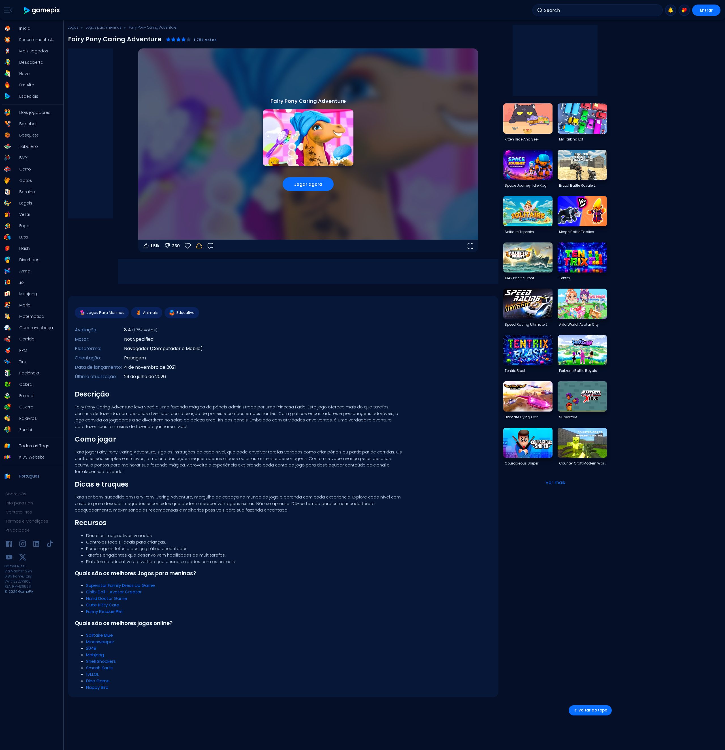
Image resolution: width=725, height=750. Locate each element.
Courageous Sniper (521, 463)
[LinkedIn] (36, 544)
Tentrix (564, 278)
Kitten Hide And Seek (522, 139)
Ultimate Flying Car (521, 417)
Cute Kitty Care (102, 605)
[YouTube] (9, 558)
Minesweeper (100, 642)
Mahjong (95, 655)
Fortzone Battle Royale (578, 370)
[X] (22, 558)
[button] (30, 28)
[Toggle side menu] (7, 10)
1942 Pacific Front (519, 278)
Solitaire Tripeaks (519, 231)
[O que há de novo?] (670, 10)
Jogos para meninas (103, 27)
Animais (150, 312)
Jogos (73, 27)
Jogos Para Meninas (105, 312)
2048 (91, 648)
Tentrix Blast (515, 370)
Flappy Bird (97, 687)
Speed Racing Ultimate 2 (526, 324)
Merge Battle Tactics (576, 231)
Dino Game (98, 681)
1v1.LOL (92, 674)
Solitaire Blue (99, 635)
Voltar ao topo (592, 710)
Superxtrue (568, 417)
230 (176, 246)
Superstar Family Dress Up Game (120, 585)
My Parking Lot (571, 139)
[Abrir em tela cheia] (470, 245)
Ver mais (555, 482)
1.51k (155, 246)
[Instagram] (22, 544)
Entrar (706, 10)
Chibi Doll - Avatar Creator (114, 592)
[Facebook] (9, 544)
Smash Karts (99, 668)
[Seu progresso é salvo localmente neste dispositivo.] (199, 245)
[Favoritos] (684, 10)
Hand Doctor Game (106, 598)
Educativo (185, 312)
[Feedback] (210, 245)
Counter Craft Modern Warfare (583, 463)
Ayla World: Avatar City (579, 324)
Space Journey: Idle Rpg (526, 185)
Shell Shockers (101, 661)
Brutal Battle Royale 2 (577, 185)
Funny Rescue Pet (104, 611)
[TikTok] (49, 544)
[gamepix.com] (42, 10)
